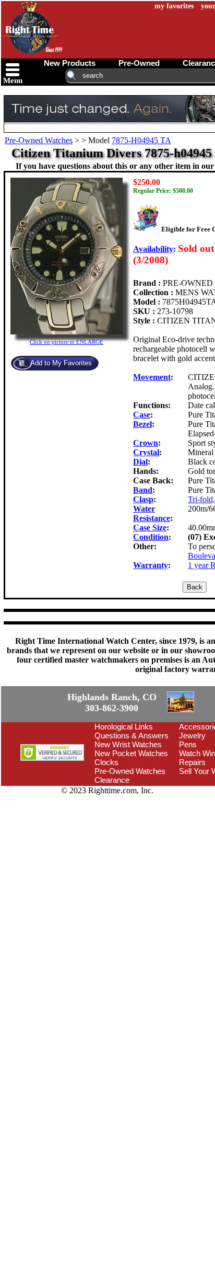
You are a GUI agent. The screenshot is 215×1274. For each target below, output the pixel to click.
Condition (151, 536)
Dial (140, 461)
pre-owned (139, 63)
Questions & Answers (131, 735)
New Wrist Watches (128, 744)
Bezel (142, 424)
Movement (152, 377)
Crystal (146, 452)
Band (142, 489)
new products (69, 63)
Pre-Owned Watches (39, 140)
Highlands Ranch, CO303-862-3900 (112, 702)
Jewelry (192, 735)
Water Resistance (151, 513)
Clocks (106, 762)
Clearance (111, 779)
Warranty (150, 565)
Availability (153, 249)
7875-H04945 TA (141, 140)
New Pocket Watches (131, 753)
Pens (188, 744)
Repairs (192, 762)
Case (141, 414)
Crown (145, 442)
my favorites (174, 6)
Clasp (143, 499)
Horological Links (123, 726)
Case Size (149, 527)
